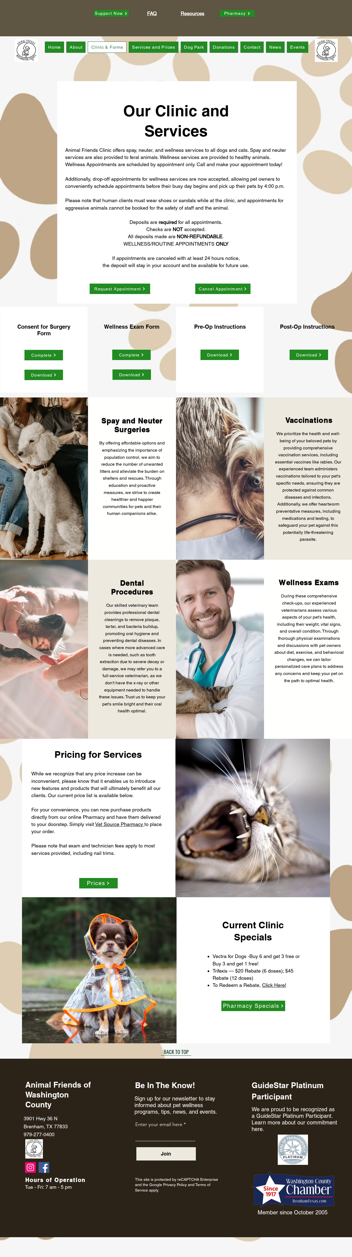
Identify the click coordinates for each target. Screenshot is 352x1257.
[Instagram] (30, 1167)
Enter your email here (158, 1124)
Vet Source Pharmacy (119, 824)
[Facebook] (43, 1167)
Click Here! (274, 985)
